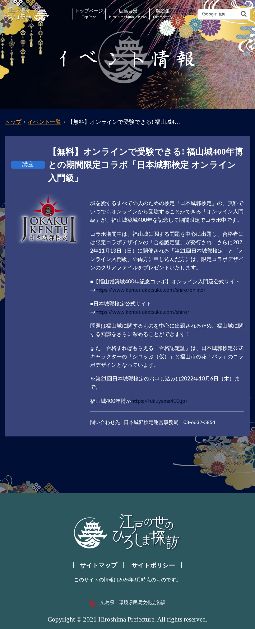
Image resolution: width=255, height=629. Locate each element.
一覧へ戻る (45, 470)
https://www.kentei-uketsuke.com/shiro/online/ (150, 290)
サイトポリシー (153, 565)
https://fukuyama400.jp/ (159, 401)
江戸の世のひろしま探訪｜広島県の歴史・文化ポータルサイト (27, 14)
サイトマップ (98, 565)
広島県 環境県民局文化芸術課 (133, 602)
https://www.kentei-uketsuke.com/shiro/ (142, 312)
